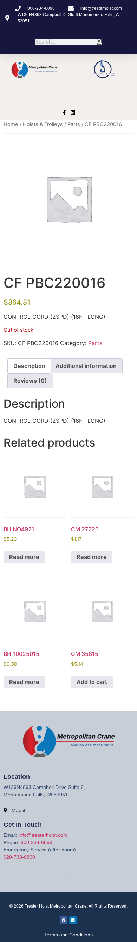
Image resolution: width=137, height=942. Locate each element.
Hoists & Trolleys (43, 124)
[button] (68, 95)
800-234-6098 (36, 842)
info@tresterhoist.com (43, 835)
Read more (24, 556)
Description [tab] (29, 365)
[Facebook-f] (64, 112)
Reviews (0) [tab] (30, 380)
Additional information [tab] (86, 365)
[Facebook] (63, 920)
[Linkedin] (73, 112)
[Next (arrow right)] (124, 471)
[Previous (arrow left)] (12, 471)
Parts (73, 124)
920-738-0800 (19, 857)
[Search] (99, 42)
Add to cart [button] (92, 681)
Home (11, 124)
